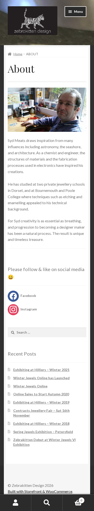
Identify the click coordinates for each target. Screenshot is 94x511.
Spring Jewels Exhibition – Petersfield (43, 432)
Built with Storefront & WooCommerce (40, 491)
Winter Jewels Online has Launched (41, 378)
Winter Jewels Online (30, 386)
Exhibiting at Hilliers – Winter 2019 (41, 402)
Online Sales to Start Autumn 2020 (41, 394)
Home (17, 54)
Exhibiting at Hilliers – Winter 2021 (41, 370)
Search (47, 503)
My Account (15, 503)
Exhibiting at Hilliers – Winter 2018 (41, 423)
